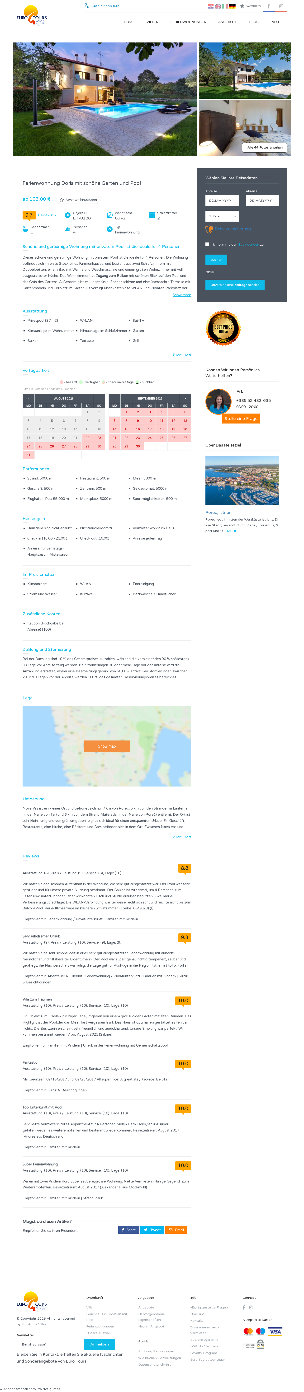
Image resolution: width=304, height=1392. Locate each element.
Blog (254, 22)
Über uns (197, 1314)
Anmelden (99, 1344)
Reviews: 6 (47, 215)
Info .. (276, 22)
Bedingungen (248, 244)
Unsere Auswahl (98, 1333)
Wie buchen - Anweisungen (159, 1358)
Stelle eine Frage (241, 418)
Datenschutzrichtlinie (154, 1365)
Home (129, 22)
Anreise (211, 191)
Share (131, 1230)
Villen (152, 22)
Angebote (227, 22)
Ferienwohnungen (188, 22)
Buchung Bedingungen (156, 1351)
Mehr (232, 531)
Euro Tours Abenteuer (207, 1360)
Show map (107, 746)
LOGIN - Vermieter (205, 1346)
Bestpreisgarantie (204, 1340)
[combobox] (222, 216)
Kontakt (196, 1321)
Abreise (251, 191)
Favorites (253, 6)
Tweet (155, 1230)
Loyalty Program (203, 1353)
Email (179, 1230)
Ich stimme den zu (238, 244)
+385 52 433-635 (253, 400)
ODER (209, 272)
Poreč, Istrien (218, 512)
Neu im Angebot (151, 1326)
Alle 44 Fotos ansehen (265, 147)
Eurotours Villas (34, 1324)
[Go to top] (291, 1379)
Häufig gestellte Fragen (209, 1307)
